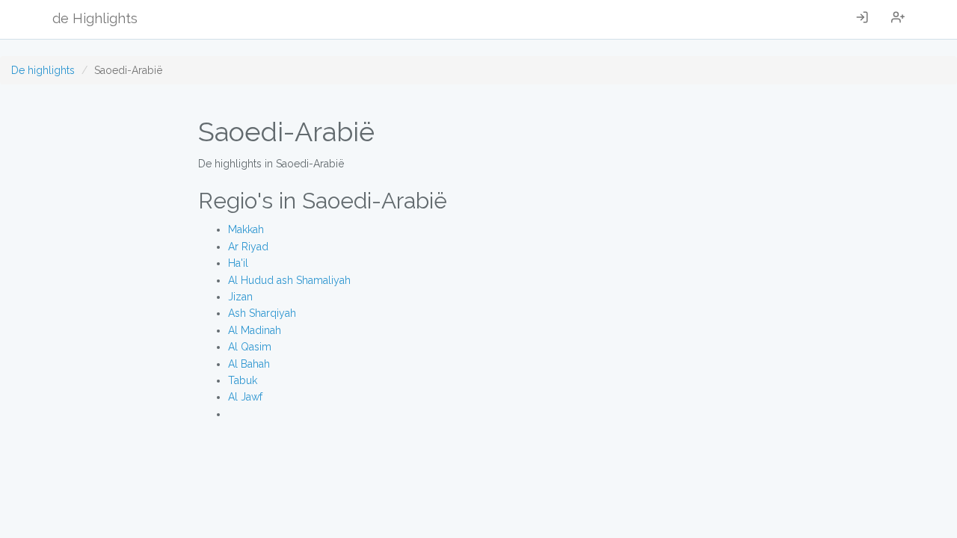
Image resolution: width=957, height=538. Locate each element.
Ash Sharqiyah (262, 313)
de (95, 18)
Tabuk (242, 380)
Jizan (240, 297)
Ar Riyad (248, 247)
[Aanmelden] (898, 19)
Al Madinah (254, 330)
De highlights (43, 70)
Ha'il (238, 263)
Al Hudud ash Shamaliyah (289, 280)
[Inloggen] (862, 19)
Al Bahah (249, 364)
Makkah (246, 229)
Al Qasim (249, 347)
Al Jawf (245, 397)
